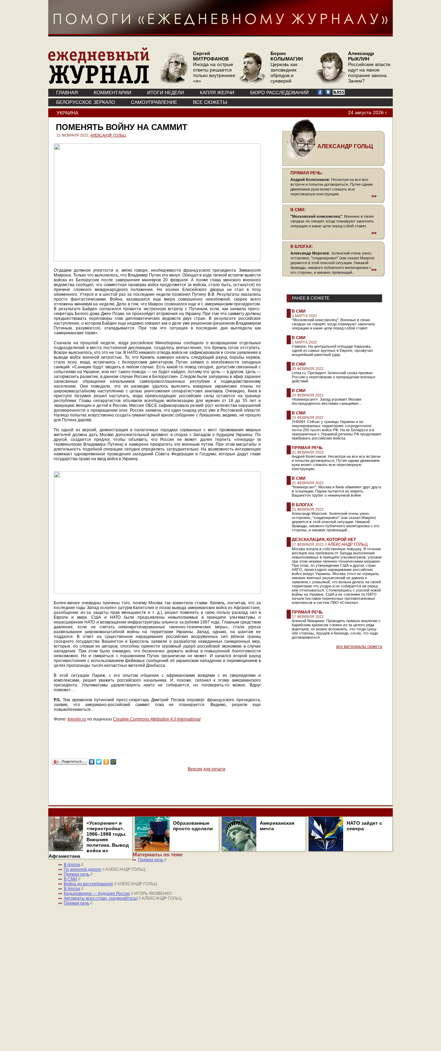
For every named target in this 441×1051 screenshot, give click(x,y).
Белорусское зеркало (85, 102)
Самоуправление (154, 102)
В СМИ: (298, 209)
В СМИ (299, 311)
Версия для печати (206, 769)
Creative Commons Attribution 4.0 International (157, 719)
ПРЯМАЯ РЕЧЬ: (306, 173)
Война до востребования (88, 883)
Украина (67, 113)
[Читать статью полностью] (333, 196)
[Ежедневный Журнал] (99, 82)
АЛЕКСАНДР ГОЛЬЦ (108, 135)
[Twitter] (99, 761)
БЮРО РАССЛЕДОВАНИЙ (279, 92)
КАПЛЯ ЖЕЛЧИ (217, 92)
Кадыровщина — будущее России (97, 893)
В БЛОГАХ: (301, 246)
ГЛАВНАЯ (67, 92)
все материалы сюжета (359, 646)
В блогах (302, 504)
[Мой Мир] (113, 761)
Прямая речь (307, 447)
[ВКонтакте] (91, 761)
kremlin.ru (77, 719)
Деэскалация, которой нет (324, 539)
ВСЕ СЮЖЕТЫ (210, 102)
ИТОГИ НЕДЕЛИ (165, 92)
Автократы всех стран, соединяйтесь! (100, 898)
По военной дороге (82, 869)
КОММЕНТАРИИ (112, 92)
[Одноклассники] (106, 761)
